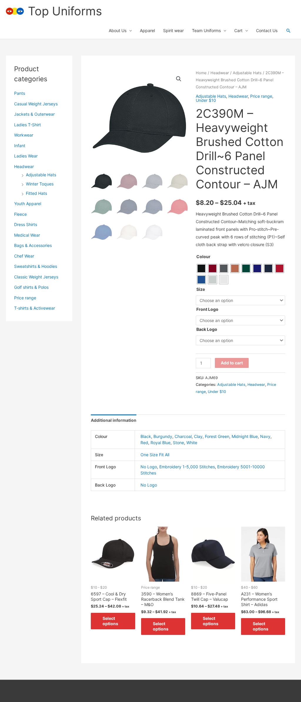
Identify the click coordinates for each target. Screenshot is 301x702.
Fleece (20, 214)
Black (146, 436)
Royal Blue (160, 442)
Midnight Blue (245, 436)
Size (200, 289)
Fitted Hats (36, 193)
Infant (19, 145)
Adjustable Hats (41, 174)
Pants (19, 93)
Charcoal (183, 436)
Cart (238, 30)
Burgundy (162, 436)
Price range (25, 297)
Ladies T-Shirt (27, 124)
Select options (110, 621)
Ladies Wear (26, 155)
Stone (178, 442)
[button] (288, 30)
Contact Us (266, 30)
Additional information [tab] (113, 420)
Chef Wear (24, 255)
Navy (265, 436)
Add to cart (232, 362)
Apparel (147, 30)
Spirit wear (173, 30)
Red (144, 442)
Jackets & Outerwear (34, 114)
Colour (203, 256)
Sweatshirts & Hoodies (35, 266)
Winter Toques (39, 183)
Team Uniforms (206, 30)
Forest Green (217, 436)
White (191, 442)
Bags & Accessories (33, 245)
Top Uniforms (65, 11)
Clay (198, 436)
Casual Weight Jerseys (36, 103)
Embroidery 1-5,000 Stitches (187, 466)
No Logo (149, 466)
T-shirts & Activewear (34, 308)
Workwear (23, 134)
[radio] (201, 268)
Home (201, 73)
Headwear (24, 166)
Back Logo (206, 329)
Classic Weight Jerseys (36, 276)
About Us (117, 30)
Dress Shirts (25, 224)
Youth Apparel (27, 203)
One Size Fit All (155, 454)
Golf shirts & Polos (31, 287)
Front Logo (207, 309)
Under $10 (206, 100)
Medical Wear (27, 235)
